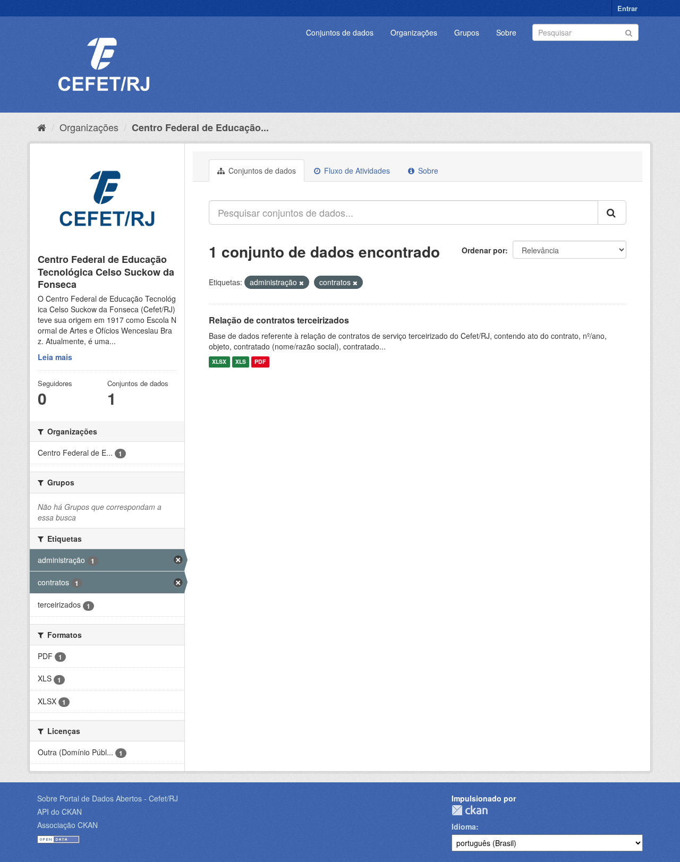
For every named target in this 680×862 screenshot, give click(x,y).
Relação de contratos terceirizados (279, 320)
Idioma (464, 826)
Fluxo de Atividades (356, 170)
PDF (260, 362)
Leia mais (55, 357)
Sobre (506, 32)
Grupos (466, 32)
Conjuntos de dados (339, 32)
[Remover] (301, 282)
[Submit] (628, 31)
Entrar (627, 8)
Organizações (413, 32)
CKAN (470, 810)
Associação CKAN (67, 825)
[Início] (41, 127)
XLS (240, 362)
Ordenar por (483, 250)
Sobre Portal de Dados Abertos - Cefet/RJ (107, 798)
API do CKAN (59, 811)
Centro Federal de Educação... (200, 127)
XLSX (219, 362)
